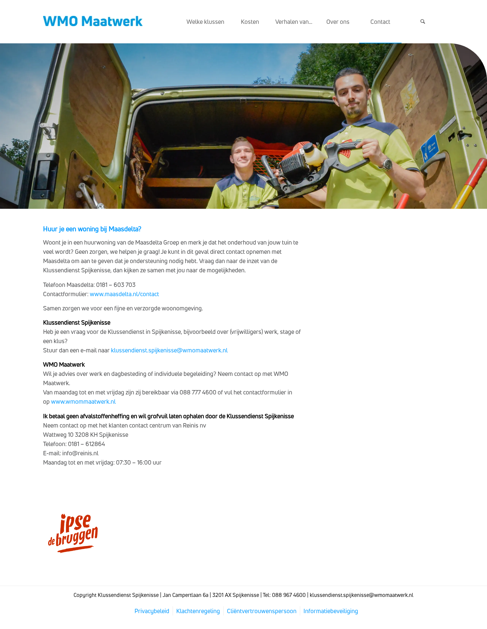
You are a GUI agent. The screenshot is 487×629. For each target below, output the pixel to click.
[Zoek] (423, 21)
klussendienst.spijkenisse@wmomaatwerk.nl (169, 350)
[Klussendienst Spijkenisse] (92, 21)
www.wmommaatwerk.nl (83, 401)
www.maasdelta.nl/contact (124, 294)
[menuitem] (205, 21)
